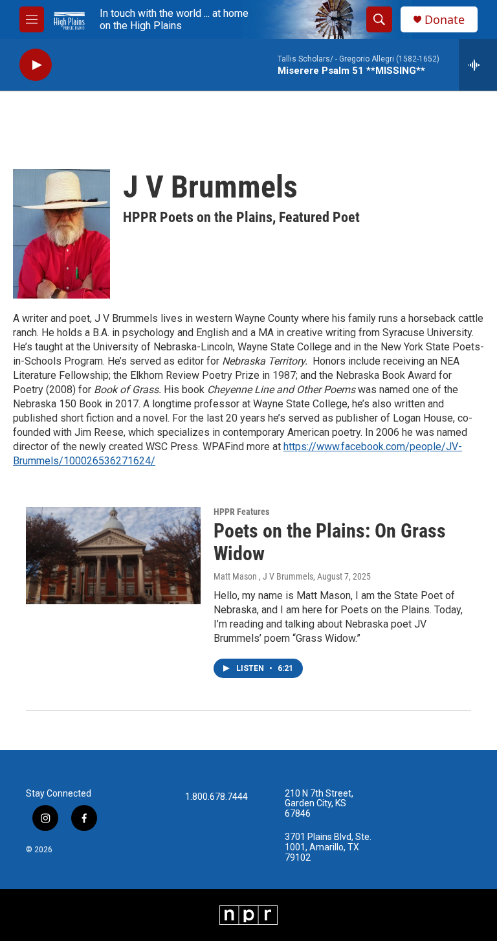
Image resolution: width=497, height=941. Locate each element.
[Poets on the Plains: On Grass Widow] (113, 555)
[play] (35, 65)
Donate (445, 20)
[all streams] (478, 65)
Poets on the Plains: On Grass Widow (330, 542)
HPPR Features (241, 511)
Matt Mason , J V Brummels (263, 576)
